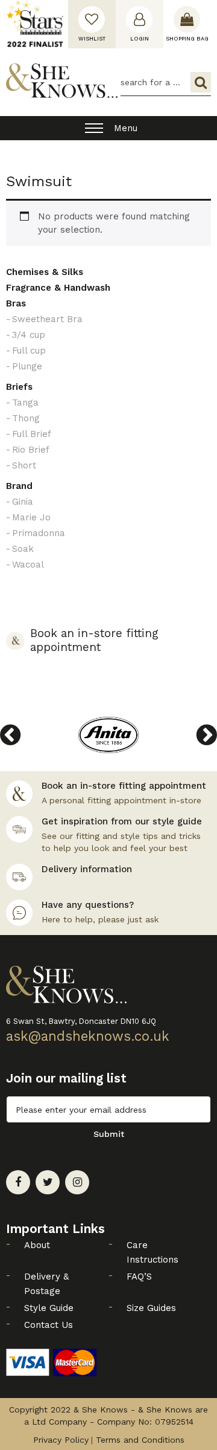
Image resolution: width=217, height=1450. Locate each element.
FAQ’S (139, 1276)
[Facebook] (18, 1182)
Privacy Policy (61, 1440)
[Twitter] (48, 1182)
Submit (108, 1134)
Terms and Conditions (140, 1440)
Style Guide (49, 1308)
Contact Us (48, 1324)
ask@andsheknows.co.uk (87, 1036)
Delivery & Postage (46, 1283)
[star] (34, 24)
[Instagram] (77, 1182)
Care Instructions (152, 1252)
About (37, 1245)
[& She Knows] (62, 80)
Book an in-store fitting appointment (94, 640)
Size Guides (151, 1308)
